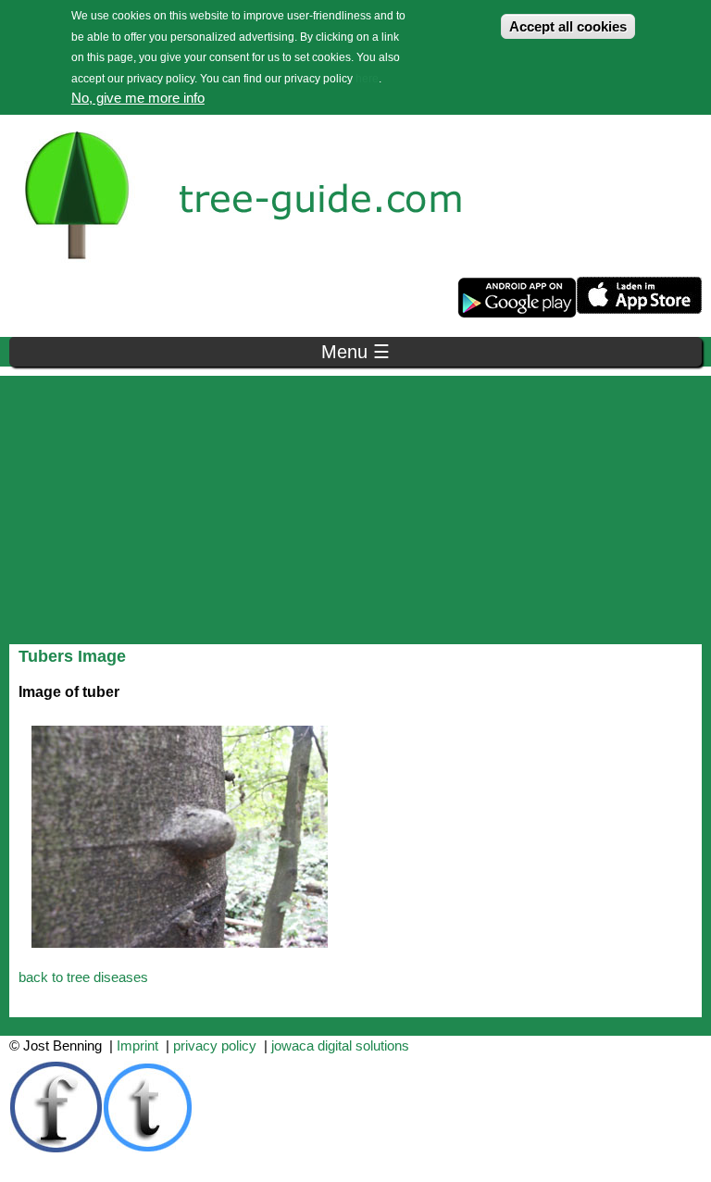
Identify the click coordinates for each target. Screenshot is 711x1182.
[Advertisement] (355, 505)
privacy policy (214, 1045)
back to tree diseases (83, 977)
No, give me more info (138, 98)
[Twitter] (148, 1148)
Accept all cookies (568, 26)
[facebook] (55, 1148)
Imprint (137, 1045)
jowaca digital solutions (340, 1045)
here (367, 78)
